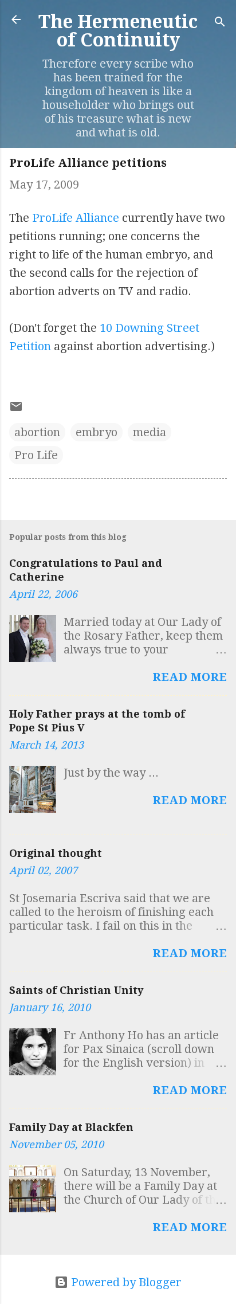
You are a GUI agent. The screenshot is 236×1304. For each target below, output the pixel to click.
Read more (189, 677)
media (149, 432)
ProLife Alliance (75, 218)
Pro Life (36, 455)
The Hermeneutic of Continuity (118, 31)
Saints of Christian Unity (76, 990)
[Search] (220, 23)
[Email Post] (16, 409)
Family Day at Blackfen (71, 1127)
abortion (37, 432)
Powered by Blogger (125, 1282)
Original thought (55, 853)
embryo (96, 432)
